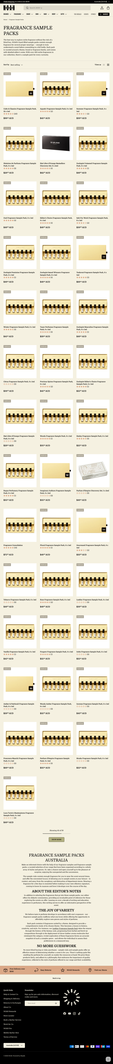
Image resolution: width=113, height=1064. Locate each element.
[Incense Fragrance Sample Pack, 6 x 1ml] (92, 684)
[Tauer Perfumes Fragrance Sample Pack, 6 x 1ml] (56, 307)
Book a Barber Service (12, 1020)
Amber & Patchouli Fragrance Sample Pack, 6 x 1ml (19, 705)
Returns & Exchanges (12, 1003)
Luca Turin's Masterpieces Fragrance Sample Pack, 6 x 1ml (19, 814)
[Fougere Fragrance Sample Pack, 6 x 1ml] (56, 631)
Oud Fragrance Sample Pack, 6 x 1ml (18, 218)
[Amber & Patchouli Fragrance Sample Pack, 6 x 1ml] (20, 684)
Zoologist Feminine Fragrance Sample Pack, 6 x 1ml (19, 273)
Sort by (6, 65)
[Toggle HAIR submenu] (48, 14)
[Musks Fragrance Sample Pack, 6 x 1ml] (92, 738)
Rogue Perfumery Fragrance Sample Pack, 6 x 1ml (18, 492)
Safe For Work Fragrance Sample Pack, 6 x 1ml (92, 219)
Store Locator (9, 1016)
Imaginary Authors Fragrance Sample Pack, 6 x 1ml (55, 492)
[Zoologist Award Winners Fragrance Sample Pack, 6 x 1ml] (56, 252)
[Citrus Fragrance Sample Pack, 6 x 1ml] (20, 361)
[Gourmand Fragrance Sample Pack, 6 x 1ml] (92, 525)
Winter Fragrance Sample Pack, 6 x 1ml (19, 327)
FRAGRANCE (17, 14)
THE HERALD (77, 14)
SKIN (37, 14)
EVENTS (86, 14)
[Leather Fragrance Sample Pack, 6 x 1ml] (92, 579)
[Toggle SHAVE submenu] (32, 14)
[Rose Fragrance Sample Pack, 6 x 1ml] (56, 579)
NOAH (10, 1056)
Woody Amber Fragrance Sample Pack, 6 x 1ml (56, 705)
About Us (7, 1007)
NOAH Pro (8, 1028)
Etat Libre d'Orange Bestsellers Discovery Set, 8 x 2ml (52, 164)
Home (5, 19)
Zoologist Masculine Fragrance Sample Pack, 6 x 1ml (92, 328)
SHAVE (28, 14)
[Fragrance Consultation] (20, 525)
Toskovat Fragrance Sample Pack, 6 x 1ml (91, 273)
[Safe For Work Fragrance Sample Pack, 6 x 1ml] (92, 198)
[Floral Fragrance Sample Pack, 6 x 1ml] (56, 525)
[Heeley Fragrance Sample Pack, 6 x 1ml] (92, 416)
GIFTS (62, 14)
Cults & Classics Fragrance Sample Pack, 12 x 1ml (20, 110)
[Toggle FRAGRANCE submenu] (23, 14)
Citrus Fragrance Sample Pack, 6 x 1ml (19, 382)
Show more (56, 839)
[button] (108, 7)
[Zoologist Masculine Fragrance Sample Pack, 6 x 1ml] (92, 307)
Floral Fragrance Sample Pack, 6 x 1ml (55, 545)
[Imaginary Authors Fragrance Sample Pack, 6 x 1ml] (56, 470)
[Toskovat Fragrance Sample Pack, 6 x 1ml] (92, 252)
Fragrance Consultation (13, 545)
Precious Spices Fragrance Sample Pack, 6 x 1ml (56, 383)
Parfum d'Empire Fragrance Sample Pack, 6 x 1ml (54, 759)
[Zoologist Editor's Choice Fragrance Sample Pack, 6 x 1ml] (92, 361)
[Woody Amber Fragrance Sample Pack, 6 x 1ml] (56, 684)
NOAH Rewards (10, 1011)
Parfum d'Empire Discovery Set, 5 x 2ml (92, 491)
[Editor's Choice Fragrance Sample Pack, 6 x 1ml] (56, 198)
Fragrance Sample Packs (16, 19)
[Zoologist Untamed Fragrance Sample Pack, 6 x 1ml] (92, 143)
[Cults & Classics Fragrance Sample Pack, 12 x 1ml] (20, 89)
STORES (93, 14)
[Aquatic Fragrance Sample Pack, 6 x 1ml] (56, 89)
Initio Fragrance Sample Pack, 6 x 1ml (91, 652)
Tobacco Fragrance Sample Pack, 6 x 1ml (20, 600)
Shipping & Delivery (12, 999)
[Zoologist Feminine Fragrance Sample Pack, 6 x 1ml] (20, 252)
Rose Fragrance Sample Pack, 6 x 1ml (55, 600)
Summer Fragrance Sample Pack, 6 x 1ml (91, 110)
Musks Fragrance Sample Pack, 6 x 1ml (92, 758)
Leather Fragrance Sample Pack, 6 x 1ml (92, 600)
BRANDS (6, 14)
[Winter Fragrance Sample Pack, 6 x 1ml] (20, 307)
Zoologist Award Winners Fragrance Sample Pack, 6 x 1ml (55, 273)
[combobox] (57, 8)
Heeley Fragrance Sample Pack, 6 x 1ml (92, 436)
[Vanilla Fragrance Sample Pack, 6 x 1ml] (20, 631)
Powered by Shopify (19, 1056)
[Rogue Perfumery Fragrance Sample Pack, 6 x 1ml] (20, 470)
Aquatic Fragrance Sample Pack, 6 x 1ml (56, 109)
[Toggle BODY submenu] (57, 14)
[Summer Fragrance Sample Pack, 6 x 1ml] (92, 89)
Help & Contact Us (11, 994)
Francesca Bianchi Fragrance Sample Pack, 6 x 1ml (19, 759)
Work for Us (8, 1024)
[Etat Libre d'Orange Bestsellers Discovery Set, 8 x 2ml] (56, 143)
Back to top (56, 978)
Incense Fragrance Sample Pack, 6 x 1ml (92, 704)
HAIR (45, 14)
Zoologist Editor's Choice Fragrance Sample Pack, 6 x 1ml (90, 383)
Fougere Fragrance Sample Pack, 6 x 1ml (56, 652)
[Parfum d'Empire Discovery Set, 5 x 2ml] (92, 470)
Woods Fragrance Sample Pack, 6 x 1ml (56, 436)
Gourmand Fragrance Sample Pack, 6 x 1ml (92, 546)
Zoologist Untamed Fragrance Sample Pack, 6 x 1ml (91, 164)
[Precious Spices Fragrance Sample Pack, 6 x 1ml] (56, 361)
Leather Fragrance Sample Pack (65, 928)
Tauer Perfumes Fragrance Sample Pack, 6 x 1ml (54, 328)
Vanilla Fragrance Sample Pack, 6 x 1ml (19, 652)
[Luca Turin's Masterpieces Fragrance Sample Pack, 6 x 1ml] (20, 793)
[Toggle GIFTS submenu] (66, 14)
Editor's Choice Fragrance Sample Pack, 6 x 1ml (56, 219)
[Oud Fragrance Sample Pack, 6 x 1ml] (20, 198)
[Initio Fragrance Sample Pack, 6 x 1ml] (92, 631)
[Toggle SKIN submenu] (40, 14)
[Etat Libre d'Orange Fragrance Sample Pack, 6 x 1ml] (20, 416)
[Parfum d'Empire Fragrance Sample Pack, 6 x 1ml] (56, 738)
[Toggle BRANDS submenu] (10, 14)
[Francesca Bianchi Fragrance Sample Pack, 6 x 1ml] (20, 738)
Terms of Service (10, 1037)
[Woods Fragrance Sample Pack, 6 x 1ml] (56, 416)
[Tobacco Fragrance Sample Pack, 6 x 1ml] (20, 579)
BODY (53, 14)
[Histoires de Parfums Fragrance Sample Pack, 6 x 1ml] (20, 143)
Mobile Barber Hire (11, 1033)
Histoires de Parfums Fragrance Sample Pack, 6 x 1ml (20, 164)
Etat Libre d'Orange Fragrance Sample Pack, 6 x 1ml (19, 437)
